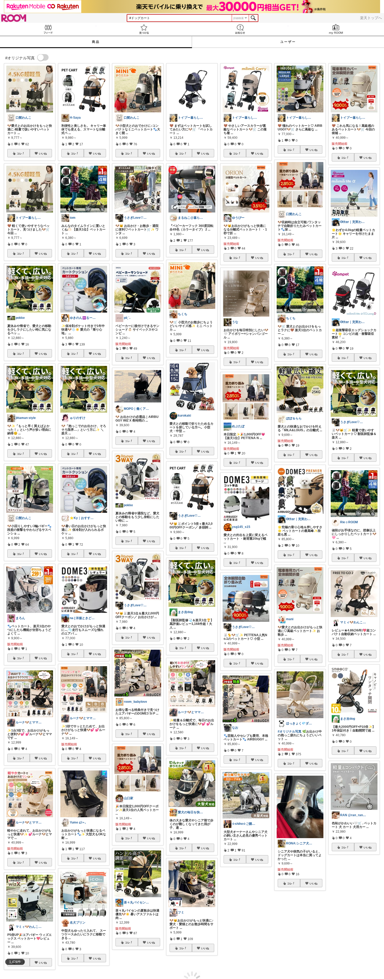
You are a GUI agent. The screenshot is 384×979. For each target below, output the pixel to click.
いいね (43, 153)
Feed (48, 29)
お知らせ (240, 29)
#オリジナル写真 (289, 731)
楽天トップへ (371, 18)
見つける (144, 29)
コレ (19, 153)
